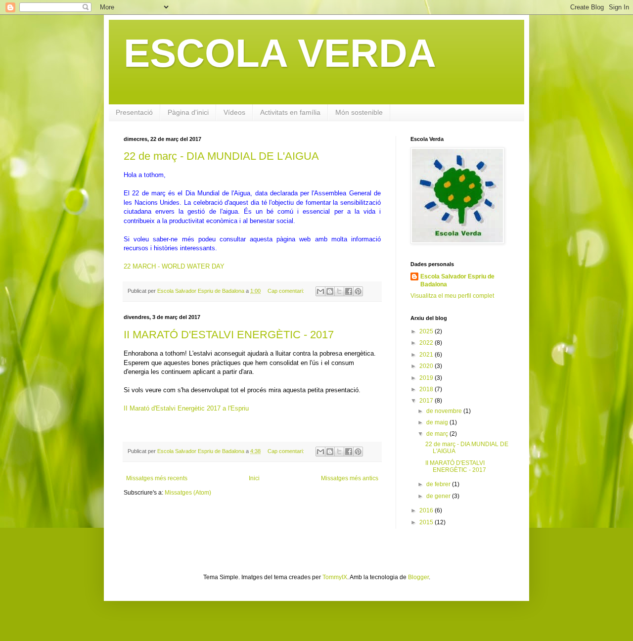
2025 (427, 331)
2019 (427, 377)
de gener (439, 496)
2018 (427, 389)
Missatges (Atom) (188, 492)
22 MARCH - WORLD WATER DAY (174, 266)
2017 (427, 400)
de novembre (444, 411)
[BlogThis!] (330, 291)
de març (438, 433)
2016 (427, 510)
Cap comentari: (287, 291)
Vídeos (234, 112)
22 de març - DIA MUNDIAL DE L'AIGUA (221, 156)
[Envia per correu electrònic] (320, 291)
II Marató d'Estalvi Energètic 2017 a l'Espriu (186, 408)
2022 (427, 342)
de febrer (439, 484)
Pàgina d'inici (188, 112)
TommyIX (334, 577)
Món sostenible (359, 112)
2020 (427, 366)
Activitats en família (290, 112)
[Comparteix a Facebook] (349, 291)
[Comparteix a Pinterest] (358, 291)
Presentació (134, 112)
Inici (254, 478)
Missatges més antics (349, 478)
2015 (427, 522)
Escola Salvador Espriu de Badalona (457, 280)
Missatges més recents (156, 478)
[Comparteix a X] (339, 291)
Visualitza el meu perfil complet (452, 295)
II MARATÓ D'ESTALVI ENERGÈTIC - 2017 (229, 334)
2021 (427, 354)
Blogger (418, 577)
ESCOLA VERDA (280, 53)
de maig (438, 422)
